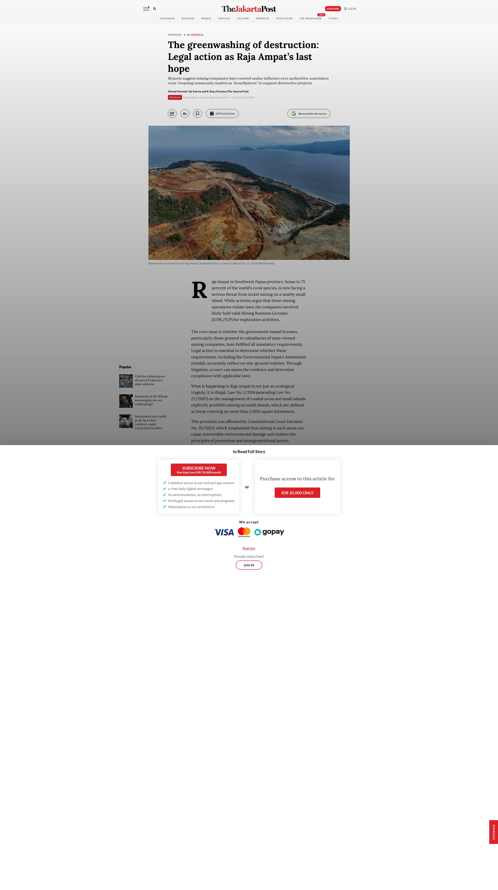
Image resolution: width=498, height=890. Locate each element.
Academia (195, 34)
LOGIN (351, 8)
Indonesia (167, 18)
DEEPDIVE (262, 18)
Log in (249, 565)
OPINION (224, 18)
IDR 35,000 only (297, 492)
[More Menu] (146, 9)
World (206, 18)
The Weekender (311, 18)
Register (249, 548)
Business (188, 18)
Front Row (284, 18)
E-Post (333, 18)
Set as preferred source (312, 113)
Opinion (175, 34)
